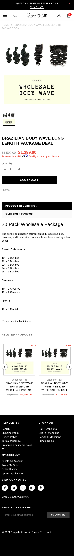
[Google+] (23, 488)
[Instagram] (32, 488)
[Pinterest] (41, 488)
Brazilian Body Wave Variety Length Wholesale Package (54, 386)
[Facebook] (5, 488)
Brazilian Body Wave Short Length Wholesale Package (19, 386)
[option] (37, 71)
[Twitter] (14, 488)
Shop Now (37, 6)
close (70, 3)
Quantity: (7, 163)
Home (5, 24)
